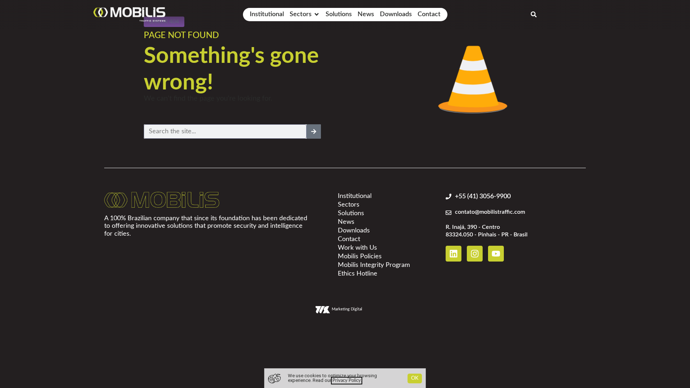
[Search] (314, 131)
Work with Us (357, 248)
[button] (304, 14)
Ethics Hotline (357, 274)
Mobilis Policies (360, 256)
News (346, 222)
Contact (349, 239)
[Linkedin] (453, 254)
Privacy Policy (346, 380)
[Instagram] (475, 254)
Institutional (355, 196)
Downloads (354, 230)
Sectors (348, 205)
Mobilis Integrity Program (374, 265)
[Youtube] (496, 254)
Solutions (351, 213)
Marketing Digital (347, 309)
